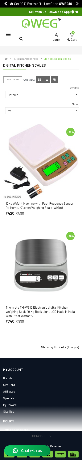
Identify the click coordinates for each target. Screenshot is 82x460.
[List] (46, 79)
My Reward (10, 405)
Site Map (8, 411)
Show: (75, 104)
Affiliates (9, 391)
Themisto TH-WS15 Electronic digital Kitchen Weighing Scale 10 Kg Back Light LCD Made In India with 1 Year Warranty (40, 311)
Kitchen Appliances (26, 58)
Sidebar (14, 79)
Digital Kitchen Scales (57, 58)
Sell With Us (37, 12)
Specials (8, 398)
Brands (7, 378)
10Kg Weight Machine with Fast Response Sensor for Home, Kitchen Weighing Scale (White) (39, 205)
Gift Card (9, 385)
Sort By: (74, 87)
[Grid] (39, 79)
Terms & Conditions (15, 429)
